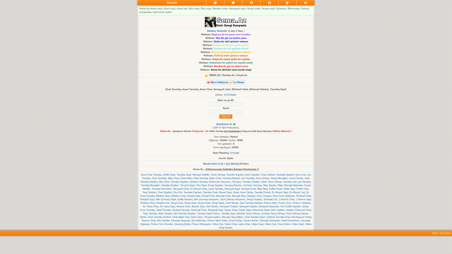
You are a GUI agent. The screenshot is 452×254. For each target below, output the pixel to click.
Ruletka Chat (147, 202)
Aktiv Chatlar (165, 213)
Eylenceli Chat (303, 209)
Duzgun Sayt (270, 195)
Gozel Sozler (296, 178)
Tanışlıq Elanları (233, 185)
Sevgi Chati (204, 202)
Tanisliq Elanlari (231, 178)
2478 (227, 94)
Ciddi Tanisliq (163, 209)
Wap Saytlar (269, 185)
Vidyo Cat (217, 224)
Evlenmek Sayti (261, 209)
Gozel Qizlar (235, 220)
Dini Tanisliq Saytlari (185, 213)
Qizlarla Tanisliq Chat (278, 217)
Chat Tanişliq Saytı (255, 217)
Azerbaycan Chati (301, 217)
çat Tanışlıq (304, 181)
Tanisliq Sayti (184, 174)
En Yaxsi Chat (151, 206)
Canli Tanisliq (215, 188)
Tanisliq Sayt (228, 213)
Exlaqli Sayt (193, 195)
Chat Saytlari (165, 192)
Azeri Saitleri (278, 209)
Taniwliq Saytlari (285, 174)
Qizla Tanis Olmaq (271, 181)
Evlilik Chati (275, 188)
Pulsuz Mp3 (270, 202)
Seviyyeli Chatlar (228, 206)
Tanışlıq (236, 181)
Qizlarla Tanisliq (198, 181)
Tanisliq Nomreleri (162, 188)
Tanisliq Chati (210, 192)
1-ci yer (234, 152)
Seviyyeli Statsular (269, 206)
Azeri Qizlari (262, 178)
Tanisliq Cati (289, 181)
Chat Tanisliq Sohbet (159, 217)
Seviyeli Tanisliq (181, 209)
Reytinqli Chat (199, 209)
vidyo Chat (244, 224)
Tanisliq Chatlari (251, 181)
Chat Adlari (186, 178)
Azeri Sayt (196, 217)
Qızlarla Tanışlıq (253, 185)
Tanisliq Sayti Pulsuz (208, 213)
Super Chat (231, 209)
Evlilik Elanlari (185, 199)
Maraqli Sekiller (201, 174)
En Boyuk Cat (297, 192)
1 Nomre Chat (286, 199)
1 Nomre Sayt (303, 199)
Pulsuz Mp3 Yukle (217, 220)
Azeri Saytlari (252, 174)
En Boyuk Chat (198, 188)
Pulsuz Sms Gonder (162, 224)
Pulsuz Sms (285, 202)
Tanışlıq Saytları (180, 181)
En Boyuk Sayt (280, 192)
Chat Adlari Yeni (181, 217)
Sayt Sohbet (149, 192)
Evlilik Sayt (289, 188)
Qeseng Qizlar (182, 224)
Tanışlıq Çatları (212, 217)
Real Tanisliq (201, 178)
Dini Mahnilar (199, 220)
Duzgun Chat (254, 195)
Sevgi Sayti (218, 202)
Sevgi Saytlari (215, 185)
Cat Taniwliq (248, 178)
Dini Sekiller (163, 220)
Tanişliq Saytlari (170, 185)
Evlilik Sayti (169, 174)
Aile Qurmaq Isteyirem (206, 199)
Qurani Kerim (251, 220)
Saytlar (290, 209)
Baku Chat (215, 178)
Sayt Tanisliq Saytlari (251, 202)
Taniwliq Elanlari (192, 192)
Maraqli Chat (223, 195)
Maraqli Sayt (239, 195)
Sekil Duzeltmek (290, 220)
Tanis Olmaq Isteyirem (232, 199)
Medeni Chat (178, 195)
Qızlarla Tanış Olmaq (273, 213)
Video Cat (270, 224)
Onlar (236, 192)
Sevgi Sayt (190, 202)
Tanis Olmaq (218, 174)
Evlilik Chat (302, 188)
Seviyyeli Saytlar (248, 206)
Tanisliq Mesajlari (150, 185)
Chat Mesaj (231, 202)
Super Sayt (245, 209)
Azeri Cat (300, 174)
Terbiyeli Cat (270, 199)
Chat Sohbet (268, 174)
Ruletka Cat (162, 202)
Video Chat (231, 224)
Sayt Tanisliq (150, 213)
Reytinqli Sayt (215, 209)
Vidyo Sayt (257, 224)
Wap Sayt (262, 188)
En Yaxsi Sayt (167, 206)
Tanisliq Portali (262, 192)
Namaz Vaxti (149, 220)
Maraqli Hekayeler (270, 220)
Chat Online (283, 224)
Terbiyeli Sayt (147, 199)
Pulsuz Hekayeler (201, 224)
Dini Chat (164, 181)
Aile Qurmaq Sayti (166, 199)
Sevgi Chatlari (254, 199)
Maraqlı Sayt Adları (232, 217)
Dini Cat (177, 192)
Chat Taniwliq (159, 178)
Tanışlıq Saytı (187, 185)
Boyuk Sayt (225, 192)
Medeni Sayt (163, 195)
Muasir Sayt (198, 206)
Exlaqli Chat (208, 195)
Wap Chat (173, 178)
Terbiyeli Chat (303, 195)
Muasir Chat (183, 206)
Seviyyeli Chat (181, 188)
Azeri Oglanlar (287, 195)
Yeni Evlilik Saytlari (290, 206)
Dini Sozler (212, 206)
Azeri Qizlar (246, 192)
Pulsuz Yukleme (302, 202)
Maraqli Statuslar (293, 185)
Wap (280, 185)
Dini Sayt (201, 185)
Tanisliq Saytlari (235, 174)
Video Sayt (298, 224)
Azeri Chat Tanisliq (151, 174)
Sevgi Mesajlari (279, 178)
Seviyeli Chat (248, 188)
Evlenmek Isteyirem (220, 181)
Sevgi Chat (177, 202)
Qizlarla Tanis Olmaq (248, 213)
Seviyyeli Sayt (232, 188)
